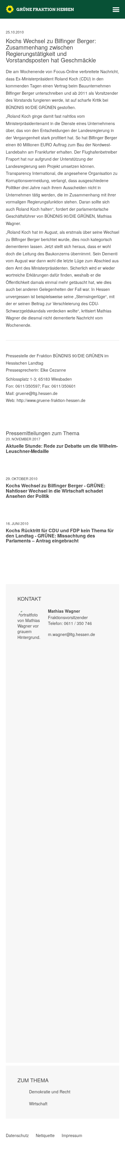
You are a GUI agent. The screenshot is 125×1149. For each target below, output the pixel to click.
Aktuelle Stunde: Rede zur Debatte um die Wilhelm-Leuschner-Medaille (62, 448)
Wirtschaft (38, 1103)
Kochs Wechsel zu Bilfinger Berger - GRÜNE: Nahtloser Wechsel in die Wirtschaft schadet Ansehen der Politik (55, 490)
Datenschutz (17, 1135)
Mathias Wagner (64, 611)
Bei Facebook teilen (8, 558)
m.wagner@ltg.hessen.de (71, 634)
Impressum (72, 1135)
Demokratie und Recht (49, 1091)
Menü (116, 9)
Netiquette (45, 1135)
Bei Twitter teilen (15, 558)
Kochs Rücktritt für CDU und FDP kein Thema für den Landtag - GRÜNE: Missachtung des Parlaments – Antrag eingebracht (60, 535)
